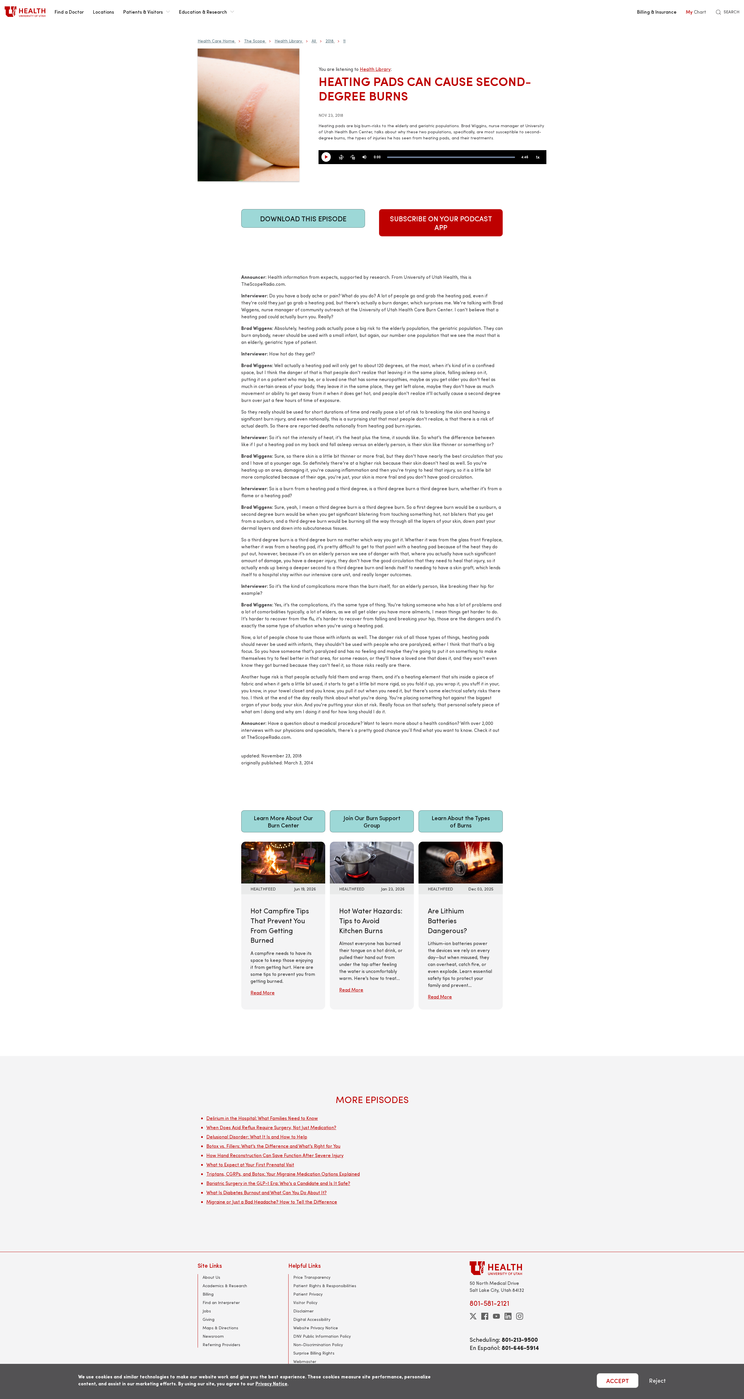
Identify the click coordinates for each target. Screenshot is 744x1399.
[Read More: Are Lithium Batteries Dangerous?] (460, 862)
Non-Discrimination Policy (318, 1344)
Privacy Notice (271, 1383)
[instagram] (519, 1316)
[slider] (451, 157)
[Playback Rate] (537, 157)
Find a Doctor (69, 11)
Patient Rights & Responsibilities (324, 1285)
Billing (208, 1294)
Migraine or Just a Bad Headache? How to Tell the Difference (271, 1202)
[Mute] (364, 157)
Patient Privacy (308, 1294)
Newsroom (213, 1336)
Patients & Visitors (143, 11)
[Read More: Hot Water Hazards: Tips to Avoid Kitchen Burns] (372, 862)
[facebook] (484, 1316)
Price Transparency (311, 1277)
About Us (211, 1277)
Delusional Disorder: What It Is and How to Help (256, 1137)
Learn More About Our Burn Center (283, 821)
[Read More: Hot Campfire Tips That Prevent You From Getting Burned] (283, 862)
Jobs (207, 1311)
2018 (330, 41)
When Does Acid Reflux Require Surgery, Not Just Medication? (271, 1127)
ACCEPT (617, 1380)
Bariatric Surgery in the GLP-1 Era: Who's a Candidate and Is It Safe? (278, 1183)
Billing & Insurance (657, 11)
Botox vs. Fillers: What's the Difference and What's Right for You (273, 1146)
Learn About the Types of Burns (461, 821)
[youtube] (496, 1316)
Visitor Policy (305, 1302)
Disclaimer (303, 1311)
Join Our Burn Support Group (372, 821)
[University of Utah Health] (25, 11)
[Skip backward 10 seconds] (341, 157)
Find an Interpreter (221, 1302)
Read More (263, 992)
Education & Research (203, 11)
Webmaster (304, 1361)
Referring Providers (221, 1344)
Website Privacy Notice (315, 1327)
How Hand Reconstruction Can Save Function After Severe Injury (275, 1155)
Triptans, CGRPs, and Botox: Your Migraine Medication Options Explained (283, 1174)
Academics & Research (225, 1285)
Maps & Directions (220, 1327)
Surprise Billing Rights (314, 1353)
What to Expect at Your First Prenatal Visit (250, 1164)
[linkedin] (508, 1316)
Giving (208, 1319)
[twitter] (473, 1316)
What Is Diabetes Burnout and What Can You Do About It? (266, 1192)
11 (344, 41)
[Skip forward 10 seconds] (353, 157)
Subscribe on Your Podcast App (441, 223)
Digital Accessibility (311, 1319)
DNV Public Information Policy (322, 1336)
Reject (657, 1380)
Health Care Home (216, 41)
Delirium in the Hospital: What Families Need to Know (262, 1118)
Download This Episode (303, 218)
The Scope (254, 41)
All (314, 41)
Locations (103, 11)
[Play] (328, 157)
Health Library (288, 41)
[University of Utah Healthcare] (508, 1268)
